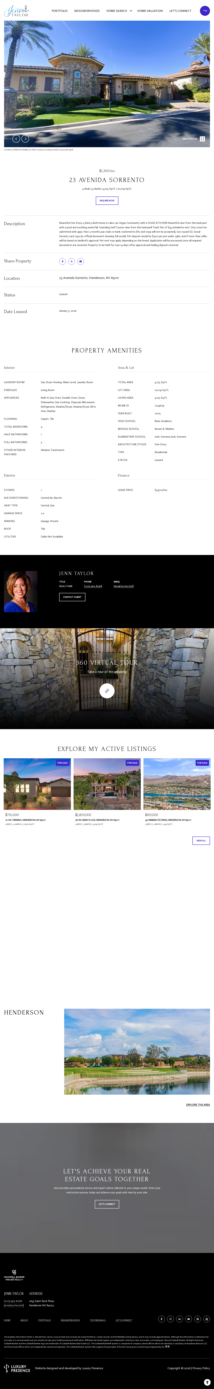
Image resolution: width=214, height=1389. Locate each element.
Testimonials (98, 1320)
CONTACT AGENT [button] (72, 597)
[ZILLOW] (206, 1319)
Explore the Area (198, 1104)
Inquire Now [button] (107, 200)
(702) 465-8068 (93, 586)
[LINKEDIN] (179, 1319)
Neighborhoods (87, 11)
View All (201, 840)
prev (16, 139)
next (25, 139)
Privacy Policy (201, 1368)
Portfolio (60, 11)
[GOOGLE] (197, 1319)
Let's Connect (124, 1320)
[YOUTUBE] (188, 1319)
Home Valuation (150, 11)
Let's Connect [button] (107, 1204)
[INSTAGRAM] (170, 1319)
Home (7, 1320)
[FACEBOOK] (161, 1319)
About (24, 1320)
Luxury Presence (92, 1368)
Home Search (116, 11)
